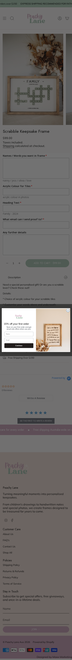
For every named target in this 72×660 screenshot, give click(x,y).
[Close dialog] (68, 310)
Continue (18, 345)
